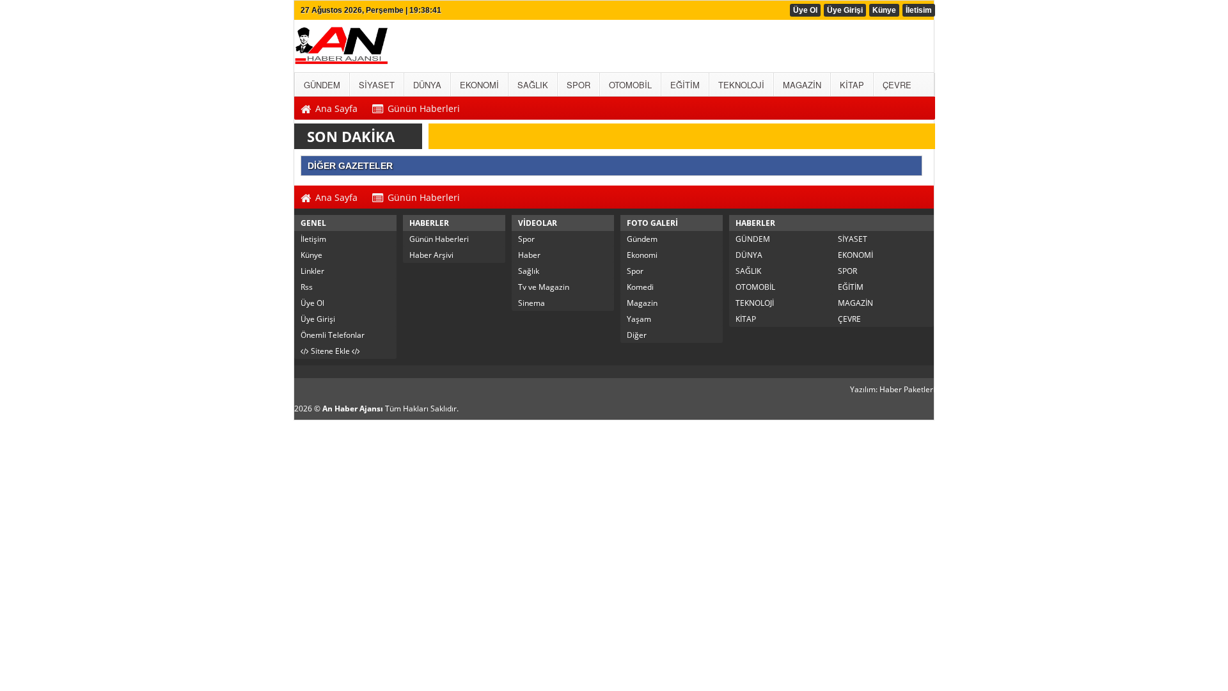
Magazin (642, 303)
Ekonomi (642, 255)
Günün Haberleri (439, 239)
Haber (529, 255)
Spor (526, 239)
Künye (884, 10)
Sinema (531, 303)
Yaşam (639, 319)
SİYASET (852, 239)
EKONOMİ (855, 255)
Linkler (312, 271)
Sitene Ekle (330, 351)
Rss (307, 287)
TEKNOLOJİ (755, 303)
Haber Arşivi (431, 255)
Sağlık (528, 271)
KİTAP (746, 319)
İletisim (919, 10)
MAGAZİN (855, 303)
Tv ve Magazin (543, 287)
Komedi (640, 287)
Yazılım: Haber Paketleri (892, 389)
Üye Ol (805, 10)
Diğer (637, 335)
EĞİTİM (850, 287)
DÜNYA (749, 255)
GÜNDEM (753, 239)
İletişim (313, 239)
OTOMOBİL (755, 287)
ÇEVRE (849, 319)
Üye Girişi (845, 10)
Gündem (642, 239)
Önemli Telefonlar (333, 335)
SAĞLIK (748, 271)
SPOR (847, 271)
